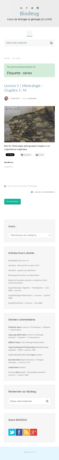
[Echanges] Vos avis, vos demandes (23, 275)
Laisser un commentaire (44, 192)
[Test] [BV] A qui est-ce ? (18, 261)
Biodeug (29, 14)
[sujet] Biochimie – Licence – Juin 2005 (25, 303)
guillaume (32, 98)
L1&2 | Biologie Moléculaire (32, 342)
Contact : (39, 355)
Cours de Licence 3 (20, 186)
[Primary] (29, 33)
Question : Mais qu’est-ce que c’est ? (24, 265)
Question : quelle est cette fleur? (22, 270)
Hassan (11, 372)
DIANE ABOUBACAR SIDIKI (19, 355)
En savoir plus (12, 201)
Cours (10, 186)
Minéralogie (32, 186)
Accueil (6, 58)
